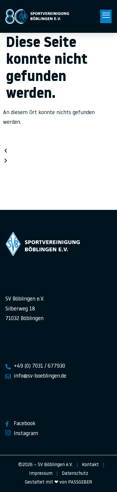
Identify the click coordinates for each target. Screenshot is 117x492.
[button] (106, 16)
